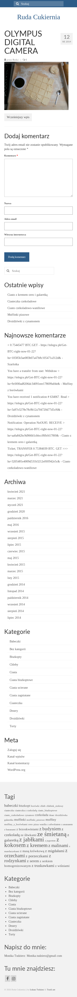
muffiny (51, 819)
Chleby (14, 664)
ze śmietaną (52, 834)
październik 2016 (17, 518)
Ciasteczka (16, 703)
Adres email (10, 219)
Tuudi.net (51, 989)
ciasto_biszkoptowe (47, 810)
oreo (30, 824)
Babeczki (15, 641)
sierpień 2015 (15, 538)
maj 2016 (13, 524)
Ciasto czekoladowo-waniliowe (26, 308)
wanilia (43, 824)
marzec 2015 (15, 571)
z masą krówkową (32, 851)
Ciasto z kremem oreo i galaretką (27, 294)
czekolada (41, 815)
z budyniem (50, 828)
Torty (13, 726)
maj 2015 (13, 558)
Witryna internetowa (15, 234)
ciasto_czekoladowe (14, 815)
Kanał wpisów (16, 756)
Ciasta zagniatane (20, 695)
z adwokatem (54, 824)
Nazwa (7, 203)
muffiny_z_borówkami (15, 824)
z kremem (37, 845)
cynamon (29, 815)
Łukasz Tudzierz (37, 989)
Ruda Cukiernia (38, 17)
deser (51, 815)
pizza (36, 824)
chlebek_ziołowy (54, 806)
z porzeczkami (37, 856)
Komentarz (11, 155)
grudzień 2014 (16, 584)
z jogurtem (50, 841)
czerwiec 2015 (16, 551)
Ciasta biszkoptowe (21, 680)
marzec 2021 (15, 498)
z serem (33, 861)
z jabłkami (31, 839)
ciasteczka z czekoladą (26, 810)
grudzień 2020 (16, 511)
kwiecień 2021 (16, 491)
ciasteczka (9, 810)
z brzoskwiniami (27, 829)
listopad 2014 (15, 591)
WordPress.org (16, 769)
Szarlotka (13, 364)
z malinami (58, 845)
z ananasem (67, 824)
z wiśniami (62, 866)
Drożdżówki (17, 718)
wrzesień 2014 (16, 604)
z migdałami (54, 851)
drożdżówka (61, 815)
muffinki (20, 819)
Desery (14, 710)
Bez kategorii (18, 649)
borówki (35, 806)
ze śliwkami (28, 835)
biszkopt (24, 805)
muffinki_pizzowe (36, 820)
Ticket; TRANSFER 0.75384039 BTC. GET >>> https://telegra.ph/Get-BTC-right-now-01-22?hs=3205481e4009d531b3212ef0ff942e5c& (37, 455)
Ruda (15, 59)
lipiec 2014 (14, 617)
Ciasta (13, 672)
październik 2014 (17, 597)
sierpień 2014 (15, 611)
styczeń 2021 (15, 505)
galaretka (8, 820)
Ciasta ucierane (19, 687)
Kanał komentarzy (18, 763)
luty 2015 (13, 577)
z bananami (10, 829)
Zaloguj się (14, 750)
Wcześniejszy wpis (18, 117)
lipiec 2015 (14, 544)
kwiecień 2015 (16, 564)
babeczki (11, 805)
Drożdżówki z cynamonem (23, 321)
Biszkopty (16, 656)
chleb (43, 806)
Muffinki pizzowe (18, 314)
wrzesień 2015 (16, 531)
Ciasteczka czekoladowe (21, 301)
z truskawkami (43, 865)
